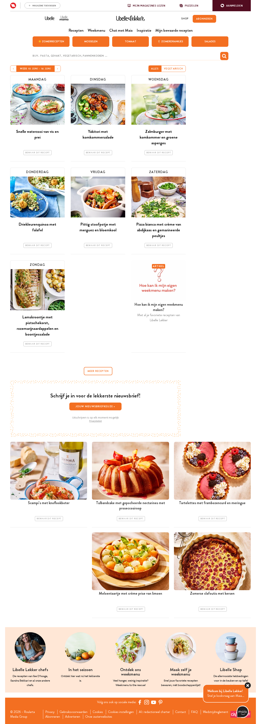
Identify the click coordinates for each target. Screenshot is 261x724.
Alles (155, 68)
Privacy (49, 712)
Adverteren (72, 716)
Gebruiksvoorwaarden (73, 712)
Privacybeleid (95, 421)
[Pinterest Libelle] (160, 702)
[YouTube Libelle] (153, 702)
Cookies (98, 712)
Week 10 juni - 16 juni (35, 68)
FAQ (194, 712)
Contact (180, 712)
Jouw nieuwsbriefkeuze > (95, 406)
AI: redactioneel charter (154, 712)
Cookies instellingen (121, 712)
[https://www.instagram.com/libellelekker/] (146, 702)
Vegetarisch (173, 68)
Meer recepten (98, 371)
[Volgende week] (58, 69)
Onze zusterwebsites (98, 716)
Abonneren (52, 716)
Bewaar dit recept (37, 152)
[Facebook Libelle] (139, 702)
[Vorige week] (13, 69)
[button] (231, 5)
